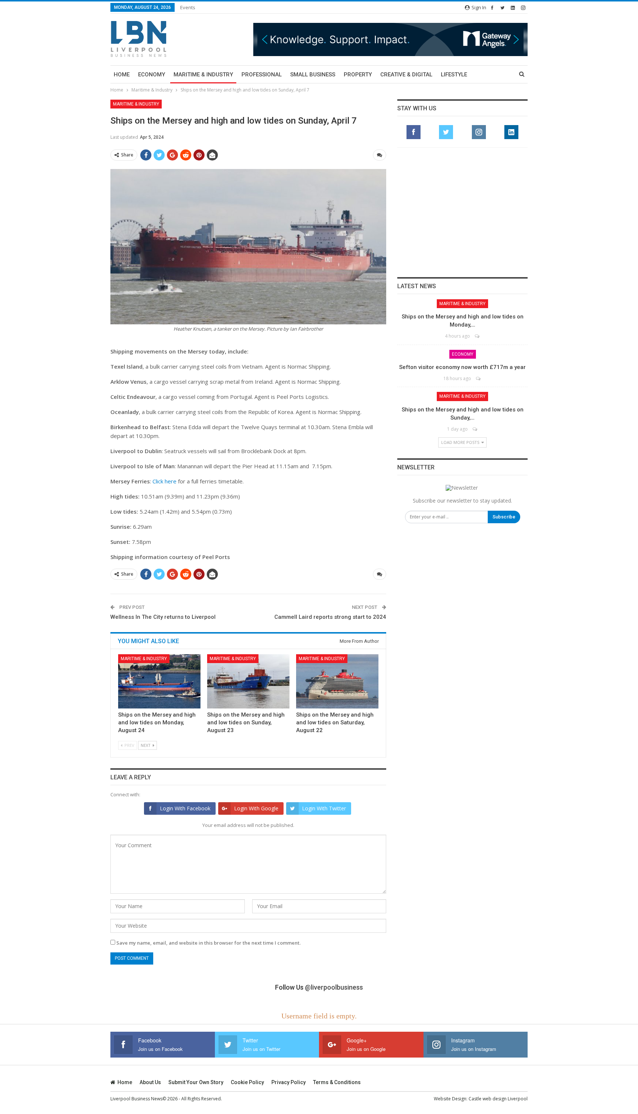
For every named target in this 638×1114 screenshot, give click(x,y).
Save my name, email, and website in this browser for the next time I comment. (208, 942)
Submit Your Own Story (195, 1082)
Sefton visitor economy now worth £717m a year (462, 367)
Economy (151, 74)
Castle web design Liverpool (498, 1099)
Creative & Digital (406, 74)
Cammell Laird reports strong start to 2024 (330, 617)
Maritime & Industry (203, 74)
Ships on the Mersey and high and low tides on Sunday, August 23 (246, 722)
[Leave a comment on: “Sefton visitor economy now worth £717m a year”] (478, 378)
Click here (164, 481)
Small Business (312, 74)
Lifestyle (454, 74)
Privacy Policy (288, 1082)
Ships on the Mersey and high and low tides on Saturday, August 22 (335, 722)
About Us (150, 1082)
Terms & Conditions (337, 1082)
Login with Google (256, 808)
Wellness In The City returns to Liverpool (163, 617)
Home (122, 74)
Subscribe (504, 517)
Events (187, 7)
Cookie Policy (247, 1082)
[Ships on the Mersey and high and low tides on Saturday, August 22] (337, 681)
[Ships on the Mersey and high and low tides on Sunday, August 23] (248, 681)
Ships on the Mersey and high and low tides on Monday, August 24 (157, 722)
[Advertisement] (463, 212)
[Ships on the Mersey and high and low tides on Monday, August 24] (159, 681)
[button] (390, 39)
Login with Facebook (185, 808)
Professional (261, 74)
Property (358, 74)
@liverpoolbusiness (334, 987)
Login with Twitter (324, 808)
